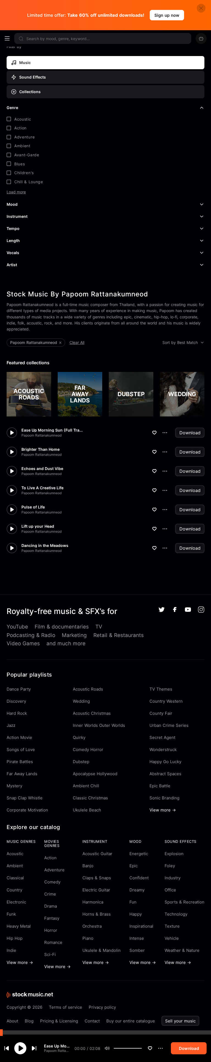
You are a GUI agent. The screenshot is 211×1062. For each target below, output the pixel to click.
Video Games (23, 643)
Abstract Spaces (165, 773)
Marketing (74, 635)
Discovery (16, 701)
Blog (29, 1021)
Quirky (79, 737)
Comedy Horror (88, 749)
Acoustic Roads (88, 689)
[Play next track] (34, 1048)
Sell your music (180, 1021)
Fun (133, 902)
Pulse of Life (33, 507)
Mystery (14, 785)
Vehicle (172, 938)
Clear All (77, 342)
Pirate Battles (20, 761)
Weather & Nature (182, 950)
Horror (50, 930)
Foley (170, 865)
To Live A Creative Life (42, 488)
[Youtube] (188, 609)
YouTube (17, 627)
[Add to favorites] (150, 1048)
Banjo (87, 865)
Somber (137, 950)
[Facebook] (174, 609)
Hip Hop (15, 938)
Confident (139, 877)
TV (98, 627)
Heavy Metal (19, 926)
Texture (172, 926)
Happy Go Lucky (165, 761)
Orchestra (92, 926)
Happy (135, 914)
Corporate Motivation (27, 810)
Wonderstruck (163, 749)
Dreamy (137, 890)
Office (170, 890)
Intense (136, 938)
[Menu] (7, 38)
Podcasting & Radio (31, 635)
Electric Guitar (96, 890)
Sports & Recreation (184, 902)
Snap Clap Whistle (25, 797)
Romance (53, 942)
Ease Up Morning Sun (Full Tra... (52, 430)
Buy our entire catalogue (130, 1021)
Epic (133, 865)
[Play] (20, 1048)
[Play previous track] (6, 1048)
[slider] (141, 1048)
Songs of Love (21, 749)
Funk (11, 914)
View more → (162, 810)
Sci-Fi (50, 954)
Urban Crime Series (168, 725)
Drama (50, 906)
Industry (173, 877)
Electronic (16, 902)
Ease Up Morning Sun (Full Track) (57, 1046)
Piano (87, 938)
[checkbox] (105, 119)
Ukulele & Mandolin (101, 950)
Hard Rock (17, 713)
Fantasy (51, 918)
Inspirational (141, 926)
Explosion (174, 853)
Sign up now (166, 15)
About (12, 1021)
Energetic (138, 853)
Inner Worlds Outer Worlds (99, 725)
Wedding (81, 701)
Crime (50, 894)
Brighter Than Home (40, 449)
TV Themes (160, 689)
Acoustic (15, 853)
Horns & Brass (96, 914)
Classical (15, 877)
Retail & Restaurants (118, 635)
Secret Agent (162, 737)
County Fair (160, 713)
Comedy (52, 882)
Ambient (15, 865)
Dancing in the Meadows (44, 545)
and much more (65, 643)
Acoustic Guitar (97, 853)
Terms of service (65, 1007)
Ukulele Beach (87, 810)
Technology (176, 914)
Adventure (54, 869)
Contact (92, 1021)
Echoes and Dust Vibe (42, 469)
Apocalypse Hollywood (95, 773)
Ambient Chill (86, 785)
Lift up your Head (37, 526)
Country (14, 890)
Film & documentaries (62, 627)
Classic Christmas (90, 797)
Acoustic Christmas (92, 713)
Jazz (11, 725)
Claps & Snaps (96, 877)
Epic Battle (159, 785)
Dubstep (81, 761)
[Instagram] (201, 609)
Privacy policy (102, 1007)
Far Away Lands (22, 773)
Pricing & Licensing (59, 1021)
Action (50, 857)
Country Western (166, 701)
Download (190, 432)
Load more (16, 192)
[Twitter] (161, 609)
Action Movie (19, 737)
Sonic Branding (164, 797)
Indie (11, 950)
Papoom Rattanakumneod (57, 1051)
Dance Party (19, 689)
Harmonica (92, 902)
